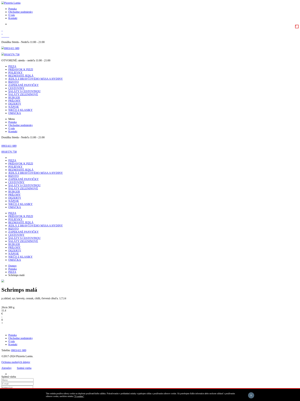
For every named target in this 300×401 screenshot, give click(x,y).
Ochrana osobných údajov (15, 362)
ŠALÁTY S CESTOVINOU (24, 91)
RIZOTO (13, 81)
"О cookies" (79, 396)
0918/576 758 (11, 54)
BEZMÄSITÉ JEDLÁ (21, 75)
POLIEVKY (15, 72)
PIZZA (12, 66)
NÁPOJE (13, 106)
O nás (11, 15)
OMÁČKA (14, 113)
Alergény (6, 368)
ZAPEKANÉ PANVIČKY (23, 85)
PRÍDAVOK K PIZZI (20, 69)
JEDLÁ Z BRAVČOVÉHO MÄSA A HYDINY (35, 78)
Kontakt (12, 18)
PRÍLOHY (14, 100)
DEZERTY (14, 103)
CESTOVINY (16, 88)
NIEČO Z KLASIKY (20, 109)
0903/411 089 (11, 48)
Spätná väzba (24, 368)
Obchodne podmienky (20, 11)
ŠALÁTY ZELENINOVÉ (23, 94)
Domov (12, 265)
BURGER (14, 97)
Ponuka (12, 8)
